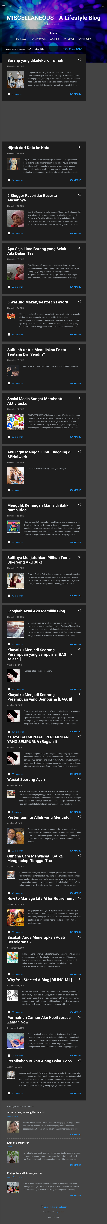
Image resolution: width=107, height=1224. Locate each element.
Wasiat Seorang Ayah (26, 779)
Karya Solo (84, 39)
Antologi (69, 39)
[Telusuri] (103, 7)
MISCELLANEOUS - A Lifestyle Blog (53, 17)
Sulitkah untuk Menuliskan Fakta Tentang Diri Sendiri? (36, 352)
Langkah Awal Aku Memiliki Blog (36, 611)
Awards (54, 39)
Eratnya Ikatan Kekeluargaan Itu (24, 1173)
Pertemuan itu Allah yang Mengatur (39, 817)
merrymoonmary (59, 1212)
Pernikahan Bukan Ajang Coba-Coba (39, 1061)
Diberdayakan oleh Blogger (55, 1207)
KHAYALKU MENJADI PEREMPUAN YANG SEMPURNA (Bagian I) (38, 739)
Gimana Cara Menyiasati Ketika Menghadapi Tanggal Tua (35, 858)
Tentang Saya (38, 39)
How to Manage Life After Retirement (40, 898)
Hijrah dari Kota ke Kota (28, 147)
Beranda (21, 39)
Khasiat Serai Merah (18, 1142)
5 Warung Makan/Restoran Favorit (37, 302)
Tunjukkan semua (72, 49)
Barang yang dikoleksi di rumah (35, 60)
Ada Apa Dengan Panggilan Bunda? (26, 1112)
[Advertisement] (96, 85)
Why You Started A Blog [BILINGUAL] (39, 979)
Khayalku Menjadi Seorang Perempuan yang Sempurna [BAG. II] (39, 697)
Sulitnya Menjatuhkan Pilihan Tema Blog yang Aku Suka (39, 559)
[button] (79, 60)
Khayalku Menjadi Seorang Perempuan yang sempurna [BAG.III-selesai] (39, 654)
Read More (75, 94)
